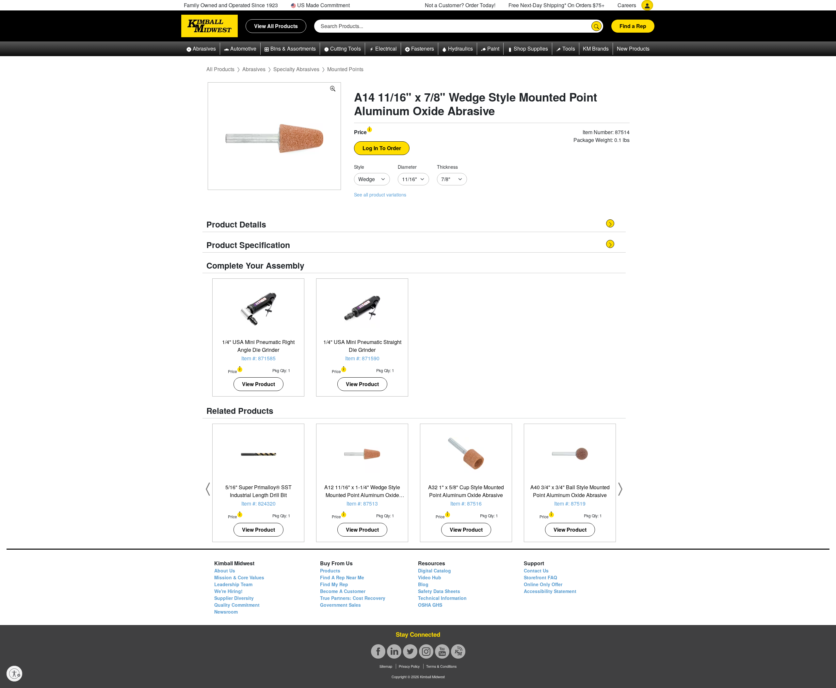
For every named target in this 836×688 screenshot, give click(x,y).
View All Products (276, 26)
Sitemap (385, 666)
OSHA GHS (430, 605)
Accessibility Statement (550, 591)
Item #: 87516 (466, 503)
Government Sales (340, 605)
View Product (258, 384)
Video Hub (429, 577)
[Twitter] (410, 651)
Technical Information (442, 598)
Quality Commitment (237, 605)
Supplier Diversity (234, 598)
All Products (220, 69)
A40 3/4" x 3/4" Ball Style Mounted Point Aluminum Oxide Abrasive (570, 491)
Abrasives (253, 69)
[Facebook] (378, 651)
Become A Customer (342, 591)
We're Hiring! (228, 591)
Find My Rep (334, 584)
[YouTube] (442, 651)
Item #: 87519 (570, 503)
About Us (224, 570)
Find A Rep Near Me (342, 577)
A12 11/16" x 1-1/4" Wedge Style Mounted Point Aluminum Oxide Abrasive (362, 495)
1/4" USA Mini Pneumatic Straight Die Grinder (362, 345)
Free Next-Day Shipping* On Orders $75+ (556, 5)
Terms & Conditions (441, 666)
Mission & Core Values (239, 577)
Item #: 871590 (362, 358)
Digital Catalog (434, 570)
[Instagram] (426, 651)
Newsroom (226, 611)
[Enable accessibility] (14, 673)
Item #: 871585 (258, 358)
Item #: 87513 (362, 503)
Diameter (407, 167)
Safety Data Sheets (439, 591)
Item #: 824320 (258, 503)
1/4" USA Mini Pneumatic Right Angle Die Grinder (258, 345)
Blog (423, 584)
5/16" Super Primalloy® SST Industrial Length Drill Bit (258, 491)
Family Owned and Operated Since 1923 (231, 5)
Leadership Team (233, 584)
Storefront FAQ (540, 577)
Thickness (447, 167)
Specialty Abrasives (296, 69)
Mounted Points (345, 69)
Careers (627, 5)
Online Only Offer (543, 584)
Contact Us (536, 570)
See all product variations (380, 194)
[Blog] (458, 651)
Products (330, 570)
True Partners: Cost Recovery (352, 598)
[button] (201, 49)
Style (359, 167)
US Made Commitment (323, 5)
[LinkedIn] (394, 651)
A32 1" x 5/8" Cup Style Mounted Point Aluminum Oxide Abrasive (466, 491)
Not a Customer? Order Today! (460, 5)
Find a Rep (632, 26)
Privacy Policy (409, 666)
